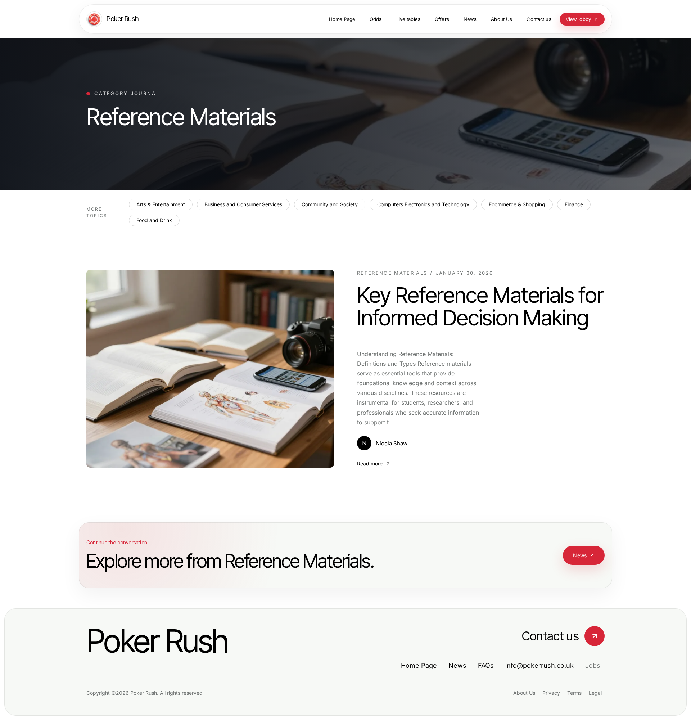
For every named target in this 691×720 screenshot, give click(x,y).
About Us (524, 693)
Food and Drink (154, 220)
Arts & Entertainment (160, 204)
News (580, 555)
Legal (595, 693)
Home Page (419, 665)
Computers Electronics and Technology (423, 204)
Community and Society (330, 204)
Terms (574, 693)
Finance (574, 204)
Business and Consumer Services (243, 204)
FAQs (486, 665)
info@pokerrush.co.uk (539, 665)
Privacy (551, 693)
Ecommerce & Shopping (517, 204)
